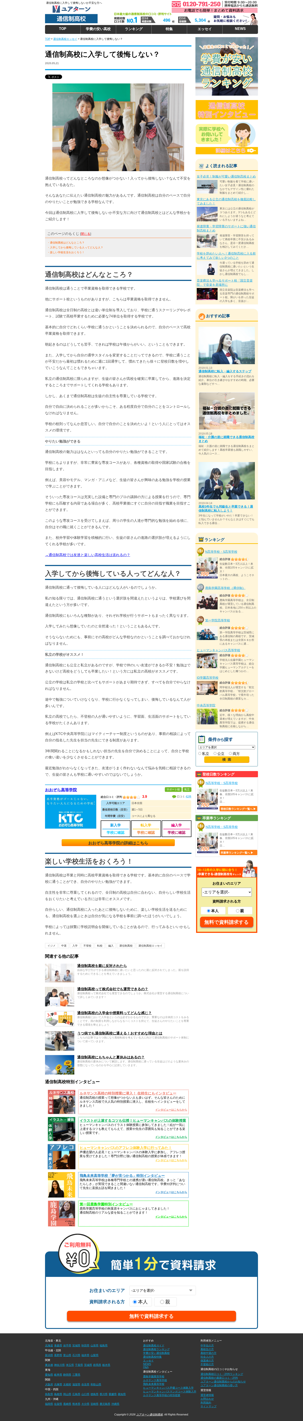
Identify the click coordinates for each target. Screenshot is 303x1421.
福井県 (85, 1355)
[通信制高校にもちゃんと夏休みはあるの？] (59, 1057)
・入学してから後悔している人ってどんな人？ (75, 247)
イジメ (51, 945)
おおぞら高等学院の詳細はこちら (118, 843)
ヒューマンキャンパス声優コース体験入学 (168, 1387)
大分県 (85, 1404)
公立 (220, 754)
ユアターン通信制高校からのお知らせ (223, 1381)
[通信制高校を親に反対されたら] (59, 965)
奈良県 (85, 1384)
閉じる (85, 234)
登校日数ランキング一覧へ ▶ (238, 808)
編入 (111, 945)
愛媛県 (113, 1394)
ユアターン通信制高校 (149, 1414)
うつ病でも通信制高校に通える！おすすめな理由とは (119, 1033)
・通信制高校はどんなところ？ (66, 242)
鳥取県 (49, 1394)
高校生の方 (207, 1349)
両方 (236, 754)
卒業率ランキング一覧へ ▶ (237, 852)
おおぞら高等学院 (61, 790)
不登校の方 (207, 1364)
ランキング (134, 29)
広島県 (76, 1394)
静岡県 (67, 1374)
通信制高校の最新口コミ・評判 (219, 1377)
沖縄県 (115, 1404)
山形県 (94, 1345)
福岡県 (49, 1404)
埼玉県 (70, 1365)
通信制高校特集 (152, 1356)
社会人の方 (207, 1356)
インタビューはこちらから (171, 1109)
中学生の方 (207, 1345)
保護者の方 (207, 1360)
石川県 (76, 1355)
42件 (188, 796)
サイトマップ (208, 1406)
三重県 (76, 1374)
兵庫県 (58, 1384)
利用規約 (206, 1402)
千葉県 (79, 1365)
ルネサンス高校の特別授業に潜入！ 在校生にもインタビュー (128, 1093)
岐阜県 (58, 1374)
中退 (64, 945)
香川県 (104, 1394)
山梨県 (94, 1355)
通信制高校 (126, 945)
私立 (205, 754)
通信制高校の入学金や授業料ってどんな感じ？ (114, 1013)
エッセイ (205, 29)
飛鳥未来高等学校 (153, 1384)
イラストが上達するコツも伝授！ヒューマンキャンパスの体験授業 (133, 1120)
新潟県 (49, 1355)
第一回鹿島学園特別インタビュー (106, 1204)
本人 (215, 911)
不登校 (87, 945)
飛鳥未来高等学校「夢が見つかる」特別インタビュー (122, 1175)
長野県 (58, 1355)
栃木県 (106, 1365)
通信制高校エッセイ (150, 945)
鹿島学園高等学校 (153, 1376)
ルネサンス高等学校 (155, 1380)
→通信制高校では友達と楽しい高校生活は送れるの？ (87, 555)
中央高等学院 (206, 705)
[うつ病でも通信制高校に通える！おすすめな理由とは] (59, 1033)
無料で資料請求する (226, 922)
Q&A (146, 1367)
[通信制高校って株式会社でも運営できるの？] (59, 989)
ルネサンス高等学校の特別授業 (161, 1395)
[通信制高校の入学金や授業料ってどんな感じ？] (59, 1013)
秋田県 (85, 1345)
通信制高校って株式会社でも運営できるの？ (112, 989)
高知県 (122, 1394)
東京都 (49, 1365)
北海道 (49, 1345)
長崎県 (67, 1404)
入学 (75, 945)
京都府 (67, 1384)
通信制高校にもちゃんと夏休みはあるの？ (111, 1057)
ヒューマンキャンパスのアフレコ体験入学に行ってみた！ (126, 1148)
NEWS (240, 29)
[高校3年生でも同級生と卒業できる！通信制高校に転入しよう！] (227, 464)
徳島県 (94, 1394)
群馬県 (97, 1365)
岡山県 (67, 1394)
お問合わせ (207, 1398)
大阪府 (49, 1384)
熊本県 (76, 1404)
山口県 (85, 1394)
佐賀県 (58, 1404)
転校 (99, 945)
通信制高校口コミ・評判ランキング (222, 1374)
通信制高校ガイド (153, 1345)
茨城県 (88, 1365)
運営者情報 (207, 1395)
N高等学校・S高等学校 (221, 551)
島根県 (58, 1394)
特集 (169, 29)
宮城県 (76, 1345)
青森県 (58, 1345)
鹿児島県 (105, 1404)
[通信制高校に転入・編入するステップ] (227, 329)
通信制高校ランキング (156, 1349)
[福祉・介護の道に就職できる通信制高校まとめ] (227, 394)
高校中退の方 (208, 1353)
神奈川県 (59, 1365)
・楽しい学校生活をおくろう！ (66, 252)
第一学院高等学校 (217, 620)
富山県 (67, 1355)
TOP (62, 29)
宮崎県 (94, 1404)
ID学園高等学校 (207, 677)
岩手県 (67, 1345)
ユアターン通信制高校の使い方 (219, 1385)
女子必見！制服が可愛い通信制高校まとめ (226, 176)
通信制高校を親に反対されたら (102, 966)
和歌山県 (96, 1384)
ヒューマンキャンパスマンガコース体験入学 (169, 1391)
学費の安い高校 (98, 29)
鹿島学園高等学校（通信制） (225, 588)
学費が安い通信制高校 (156, 1353)
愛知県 (49, 1374)
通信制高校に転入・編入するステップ (225, 371)
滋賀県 (76, 1384)
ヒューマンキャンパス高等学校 (218, 650)
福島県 (104, 1345)
